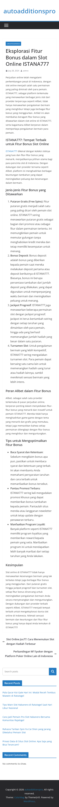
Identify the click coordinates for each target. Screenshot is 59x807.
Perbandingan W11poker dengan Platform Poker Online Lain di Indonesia (29, 654)
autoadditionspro (29, 11)
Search (52, 671)
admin (25, 70)
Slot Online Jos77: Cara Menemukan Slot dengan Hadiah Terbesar (30, 642)
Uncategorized (13, 44)
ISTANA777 (11, 151)
